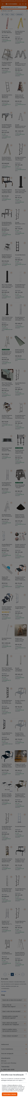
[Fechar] (26, 1074)
